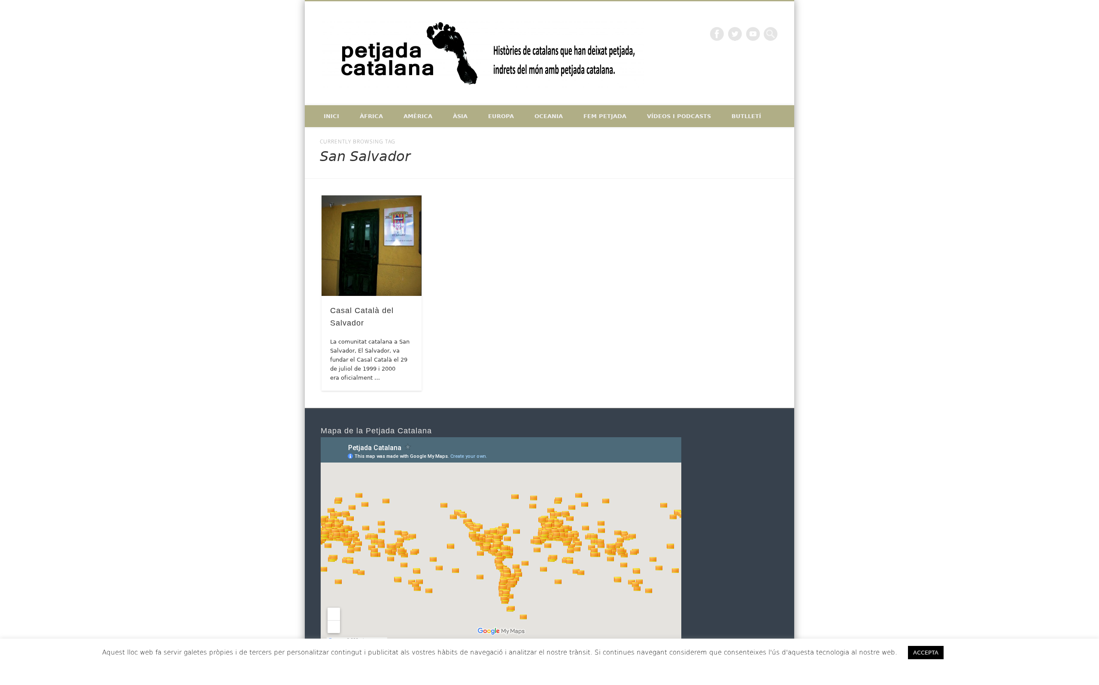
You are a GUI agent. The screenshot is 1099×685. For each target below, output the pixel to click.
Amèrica (418, 116)
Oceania (548, 116)
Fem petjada (604, 116)
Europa (501, 116)
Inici (331, 116)
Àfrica (371, 116)
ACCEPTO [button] (974, 652)
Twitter (735, 34)
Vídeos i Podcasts (679, 116)
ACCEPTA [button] (925, 652)
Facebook (717, 34)
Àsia (460, 116)
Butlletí (746, 116)
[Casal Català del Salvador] (372, 245)
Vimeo (753, 34)
